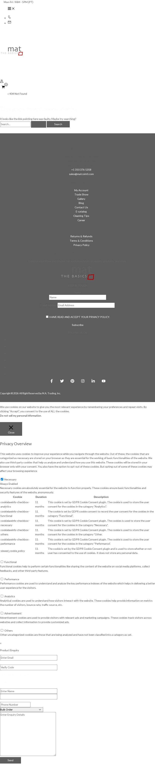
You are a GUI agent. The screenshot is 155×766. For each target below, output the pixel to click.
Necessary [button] (6, 475)
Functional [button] (6, 557)
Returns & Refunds (81, 236)
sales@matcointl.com (81, 174)
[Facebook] (51, 381)
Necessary (10, 479)
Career (81, 220)
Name (77, 292)
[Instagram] (83, 381)
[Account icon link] (1, 82)
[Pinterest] (72, 381)
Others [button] (4, 626)
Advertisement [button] (8, 609)
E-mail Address (48, 305)
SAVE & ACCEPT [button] (9, 639)
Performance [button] (7, 574)
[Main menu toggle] (11, 9)
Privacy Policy (81, 245)
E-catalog (81, 211)
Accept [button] (25, 419)
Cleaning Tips (81, 215)
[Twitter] (62, 381)
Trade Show (81, 194)
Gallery (81, 198)
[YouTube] (103, 381)
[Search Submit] (38, 124)
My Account (81, 190)
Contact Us (81, 207)
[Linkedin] (93, 381)
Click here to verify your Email (16, 674)
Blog (81, 203)
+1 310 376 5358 (81, 169)
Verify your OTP (9, 681)
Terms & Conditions (81, 240)
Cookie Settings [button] (10, 419)
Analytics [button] (5, 591)
